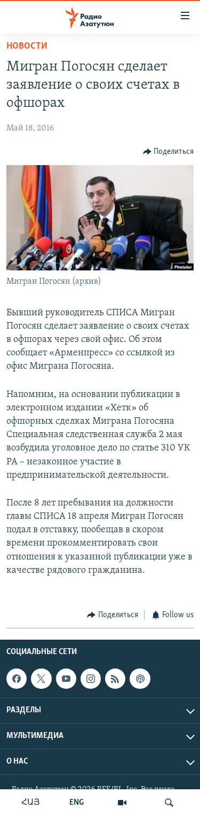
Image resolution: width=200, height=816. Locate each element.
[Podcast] (140, 679)
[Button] (168, 152)
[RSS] (115, 679)
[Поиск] (169, 802)
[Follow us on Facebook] (16, 679)
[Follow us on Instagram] (91, 679)
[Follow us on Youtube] (66, 679)
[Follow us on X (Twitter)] (41, 679)
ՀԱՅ (30, 802)
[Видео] (122, 802)
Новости (26, 46)
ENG (76, 802)
